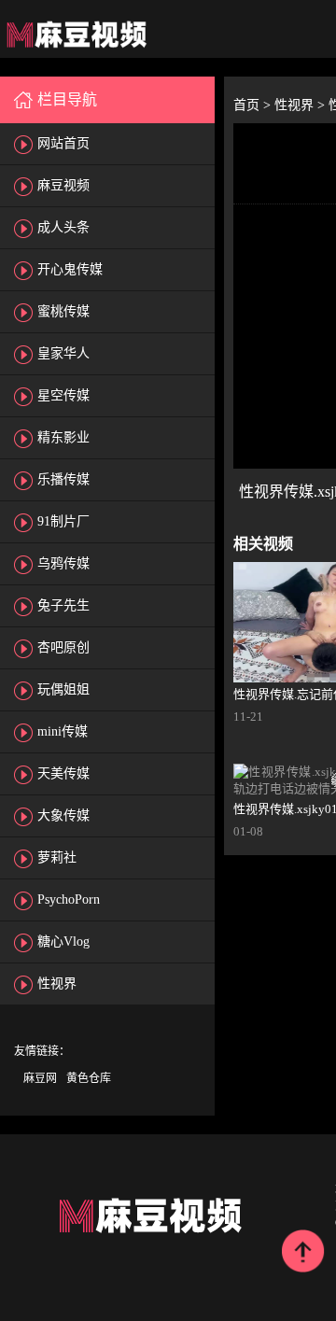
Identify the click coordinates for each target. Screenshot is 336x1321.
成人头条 (63, 227)
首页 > (253, 105)
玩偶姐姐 (63, 689)
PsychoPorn (68, 899)
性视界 (57, 984)
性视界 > (301, 105)
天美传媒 (63, 773)
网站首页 (63, 143)
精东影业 (63, 437)
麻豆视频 (63, 185)
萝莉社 (57, 857)
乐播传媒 (63, 479)
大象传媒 (63, 815)
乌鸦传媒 (63, 563)
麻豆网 (40, 1078)
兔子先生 (63, 605)
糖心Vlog (63, 942)
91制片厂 (63, 521)
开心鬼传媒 (70, 269)
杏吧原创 (63, 647)
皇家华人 (63, 353)
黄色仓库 (88, 1078)
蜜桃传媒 (63, 311)
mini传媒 (62, 731)
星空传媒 (63, 395)
